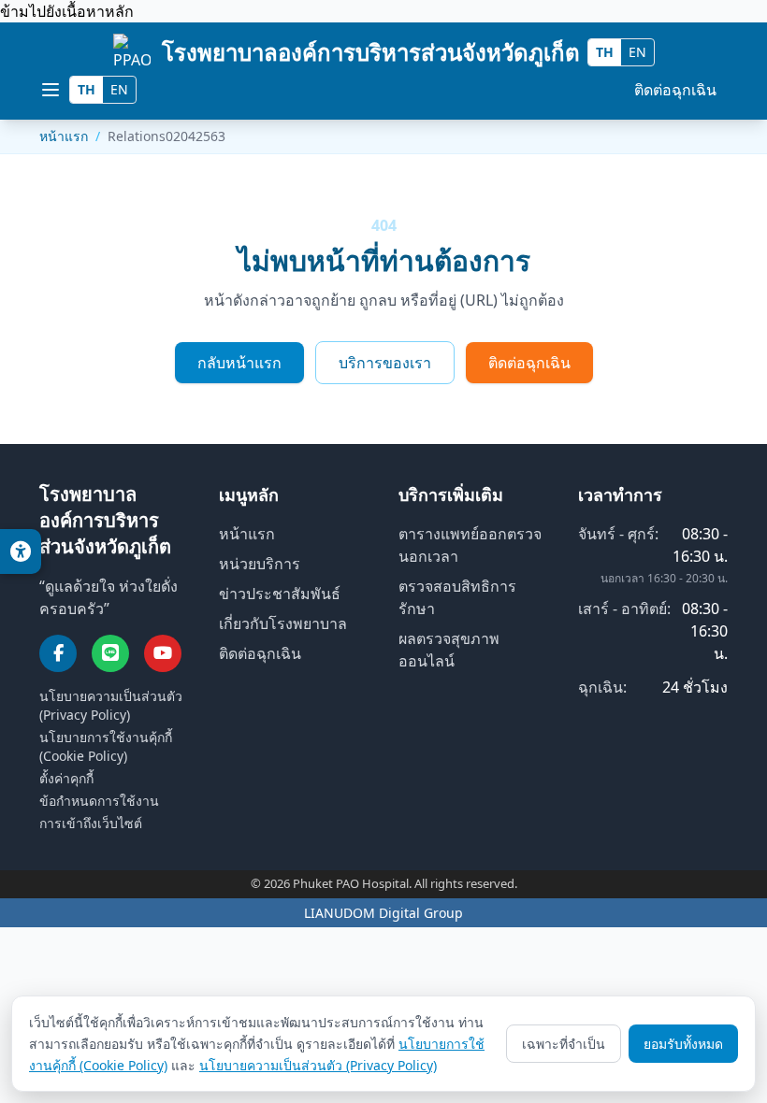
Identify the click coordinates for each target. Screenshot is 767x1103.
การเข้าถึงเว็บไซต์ (90, 823)
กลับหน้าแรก (239, 362)
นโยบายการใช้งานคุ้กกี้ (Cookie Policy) (105, 746)
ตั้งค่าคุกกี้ (66, 778)
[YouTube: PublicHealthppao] (162, 653)
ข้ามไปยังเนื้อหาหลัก (67, 11)
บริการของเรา (385, 362)
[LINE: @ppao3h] (110, 653)
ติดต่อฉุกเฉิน (675, 89)
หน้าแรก (63, 136)
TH (605, 52)
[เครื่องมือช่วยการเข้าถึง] (20, 551)
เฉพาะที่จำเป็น (563, 1044)
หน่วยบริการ (259, 563)
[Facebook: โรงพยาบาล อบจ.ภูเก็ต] (58, 653)
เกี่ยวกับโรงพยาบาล (283, 623)
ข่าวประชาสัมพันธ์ (279, 593)
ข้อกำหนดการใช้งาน (99, 800)
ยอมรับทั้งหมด (683, 1044)
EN (637, 52)
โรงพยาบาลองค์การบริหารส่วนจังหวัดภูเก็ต (371, 51)
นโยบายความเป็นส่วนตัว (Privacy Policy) (110, 705)
